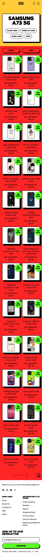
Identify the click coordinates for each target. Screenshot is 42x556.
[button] (34, 3)
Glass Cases (12, 30)
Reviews (26, 505)
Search (25, 509)
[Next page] (38, 475)
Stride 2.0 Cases (28, 30)
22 (27, 475)
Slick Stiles (21, 3)
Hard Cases (17, 36)
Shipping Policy (29, 512)
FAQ (3, 511)
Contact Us (6, 507)
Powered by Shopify (26, 551)
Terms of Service (29, 519)
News (4, 514)
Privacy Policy (28, 516)
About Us (6, 504)
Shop (28, 36)
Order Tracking (29, 502)
